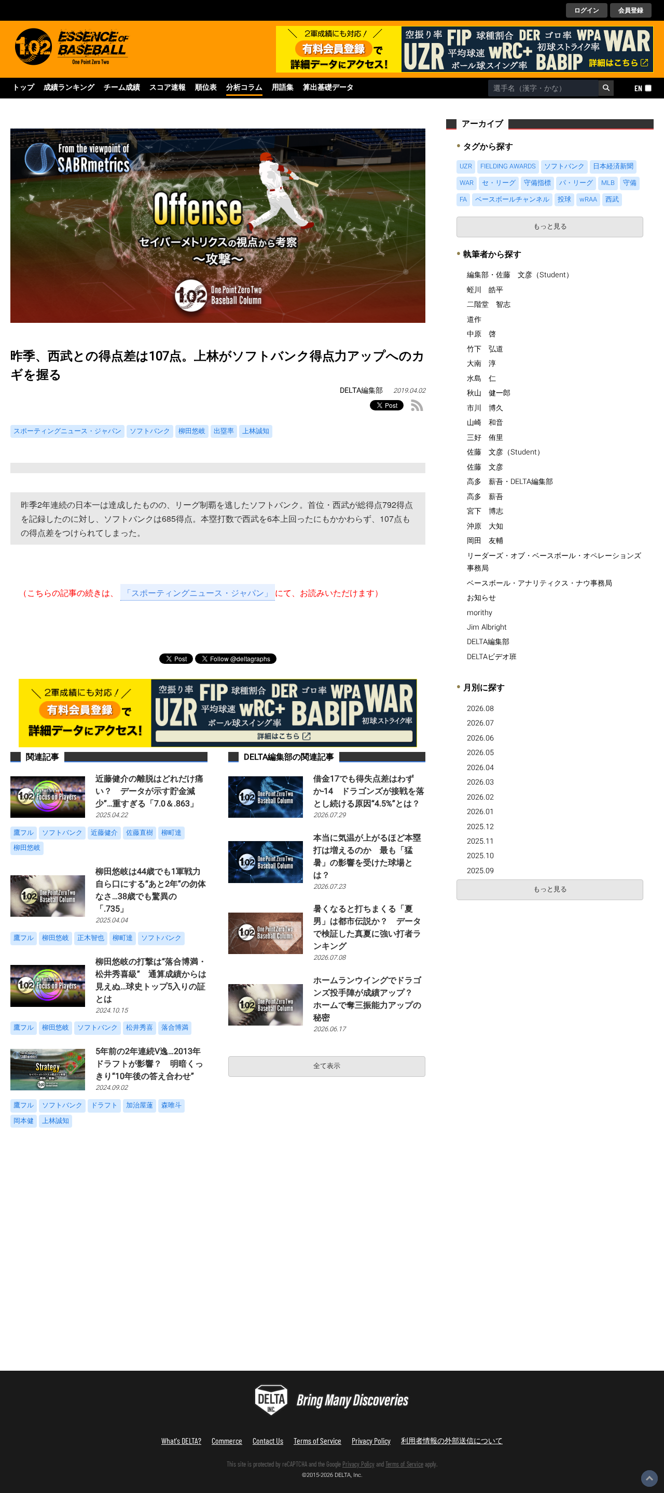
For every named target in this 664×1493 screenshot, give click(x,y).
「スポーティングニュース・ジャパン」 (197, 593)
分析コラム (244, 87)
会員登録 (630, 10)
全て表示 (326, 1066)
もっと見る (550, 226)
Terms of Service (317, 1440)
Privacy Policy (371, 1440)
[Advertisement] (533, 983)
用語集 (283, 87)
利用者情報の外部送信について (452, 1440)
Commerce (227, 1440)
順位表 (206, 87)
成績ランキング (69, 87)
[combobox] (543, 88)
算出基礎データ (328, 87)
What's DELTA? (181, 1440)
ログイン (586, 10)
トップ (23, 87)
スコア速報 (167, 87)
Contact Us (268, 1440)
